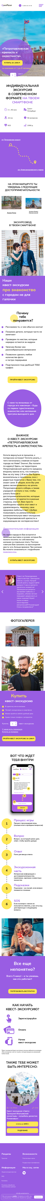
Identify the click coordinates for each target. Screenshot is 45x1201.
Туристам (4, 1158)
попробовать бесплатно (22, 991)
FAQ (3, 1176)
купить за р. (12, 63)
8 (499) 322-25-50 (27, 5)
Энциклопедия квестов (9, 1172)
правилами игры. (10, 552)
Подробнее (22, 1130)
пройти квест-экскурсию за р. (19, 739)
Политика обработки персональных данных (9, 1186)
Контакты (4, 1181)
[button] (3, 591)
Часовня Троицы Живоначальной (33, 212)
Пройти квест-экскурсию (22, 380)
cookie (14, 1196)
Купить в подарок (10, 83)
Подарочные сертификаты (30, 1163)
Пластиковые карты (28, 1158)
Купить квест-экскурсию (22, 560)
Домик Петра (11, 213)
